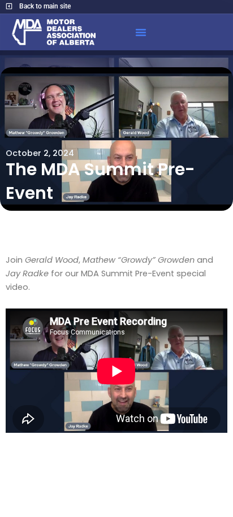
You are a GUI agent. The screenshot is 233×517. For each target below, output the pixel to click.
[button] (140, 32)
